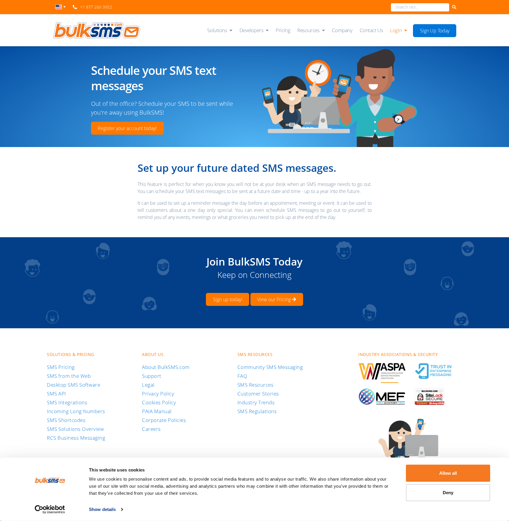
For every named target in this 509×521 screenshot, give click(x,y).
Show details (102, 509)
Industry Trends (256, 402)
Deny (448, 492)
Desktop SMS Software (73, 384)
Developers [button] (251, 30)
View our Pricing (274, 299)
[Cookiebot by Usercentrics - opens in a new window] (50, 509)
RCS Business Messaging (76, 437)
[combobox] (60, 8)
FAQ (242, 375)
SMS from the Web (69, 375)
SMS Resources (255, 384)
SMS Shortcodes (66, 420)
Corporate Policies (164, 420)
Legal (148, 384)
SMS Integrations (67, 402)
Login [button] (396, 30)
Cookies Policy (159, 402)
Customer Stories (258, 393)
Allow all (448, 473)
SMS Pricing (61, 367)
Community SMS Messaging (270, 367)
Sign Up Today (434, 30)
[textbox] (60, 6)
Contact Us (371, 30)
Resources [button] (308, 30)
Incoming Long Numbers (76, 411)
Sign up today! (227, 299)
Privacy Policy (158, 393)
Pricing (283, 30)
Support (151, 375)
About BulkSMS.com (166, 367)
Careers (151, 429)
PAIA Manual (157, 411)
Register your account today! (127, 128)
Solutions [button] (217, 30)
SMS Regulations (257, 411)
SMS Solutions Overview (75, 429)
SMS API (56, 393)
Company (342, 30)
